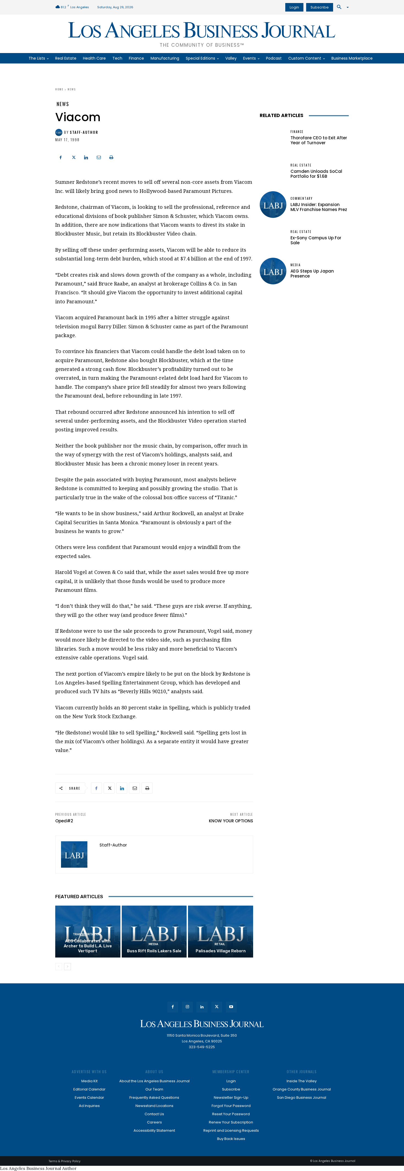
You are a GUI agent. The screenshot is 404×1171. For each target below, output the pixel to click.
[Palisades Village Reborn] (220, 932)
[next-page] (67, 966)
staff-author (84, 132)
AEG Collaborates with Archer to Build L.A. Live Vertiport (88, 946)
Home (59, 89)
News (72, 89)
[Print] (111, 156)
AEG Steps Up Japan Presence (312, 273)
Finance (297, 131)
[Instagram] (187, 1007)
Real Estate (301, 165)
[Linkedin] (86, 156)
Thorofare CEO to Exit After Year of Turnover (318, 140)
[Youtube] (231, 1007)
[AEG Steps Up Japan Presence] (273, 271)
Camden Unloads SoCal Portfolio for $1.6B (316, 173)
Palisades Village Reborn (221, 950)
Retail (220, 944)
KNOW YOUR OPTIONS (231, 821)
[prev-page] (58, 966)
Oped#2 (64, 821)
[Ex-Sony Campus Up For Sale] (273, 237)
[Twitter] (73, 156)
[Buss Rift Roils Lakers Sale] (154, 932)
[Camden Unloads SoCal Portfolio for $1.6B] (273, 171)
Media (153, 944)
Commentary (301, 198)
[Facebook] (60, 156)
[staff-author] (59, 132)
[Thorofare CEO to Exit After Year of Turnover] (273, 137)
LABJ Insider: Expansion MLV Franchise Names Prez (318, 207)
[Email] (98, 156)
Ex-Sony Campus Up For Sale (315, 240)
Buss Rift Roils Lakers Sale (154, 950)
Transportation (87, 934)
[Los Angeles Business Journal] (202, 1023)
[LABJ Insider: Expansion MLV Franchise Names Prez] (273, 204)
